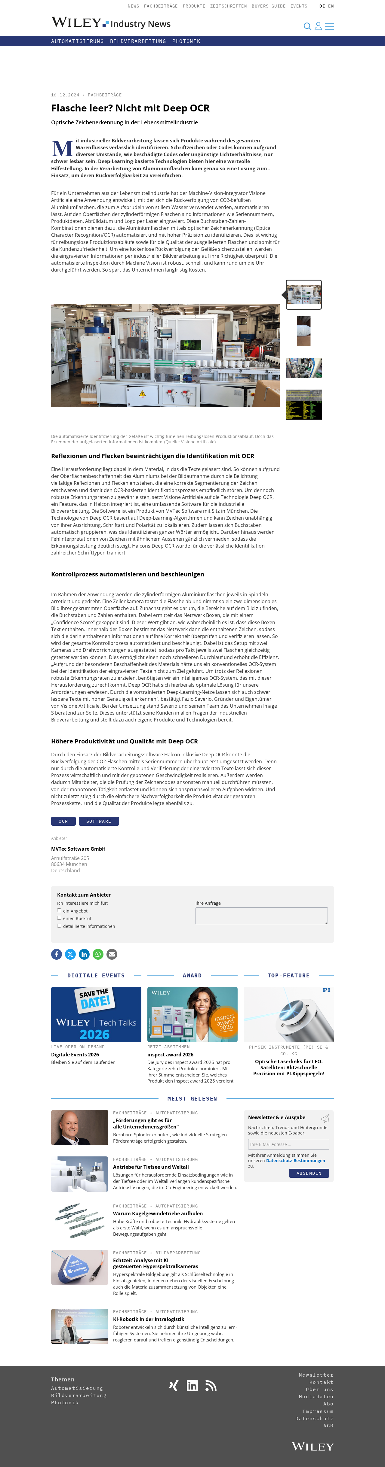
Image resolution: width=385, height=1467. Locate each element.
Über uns (320, 1389)
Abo (328, 1404)
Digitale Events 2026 (75, 1054)
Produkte (194, 6)
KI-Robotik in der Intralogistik (148, 1319)
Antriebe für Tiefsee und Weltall (151, 1167)
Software (99, 821)
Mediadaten (316, 1396)
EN (331, 6)
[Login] (318, 26)
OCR (63, 821)
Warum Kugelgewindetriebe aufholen (158, 1213)
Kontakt (322, 1382)
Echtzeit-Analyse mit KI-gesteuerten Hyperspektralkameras (155, 1263)
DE (322, 6)
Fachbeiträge (161, 6)
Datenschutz (314, 1418)
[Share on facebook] (56, 954)
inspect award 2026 (170, 1054)
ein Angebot (75, 911)
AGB (328, 1426)
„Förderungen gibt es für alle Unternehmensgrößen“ (146, 1123)
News (133, 6)
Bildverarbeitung (138, 41)
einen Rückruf (77, 918)
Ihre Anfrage (208, 903)
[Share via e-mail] (111, 954)
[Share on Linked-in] (84, 954)
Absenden (309, 1173)
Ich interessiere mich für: (82, 903)
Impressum (318, 1411)
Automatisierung (77, 41)
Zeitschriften (228, 6)
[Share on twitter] (70, 954)
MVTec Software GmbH (78, 849)
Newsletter (316, 1375)
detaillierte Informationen (89, 926)
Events (299, 6)
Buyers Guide (269, 6)
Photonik (186, 41)
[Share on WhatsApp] (98, 954)
